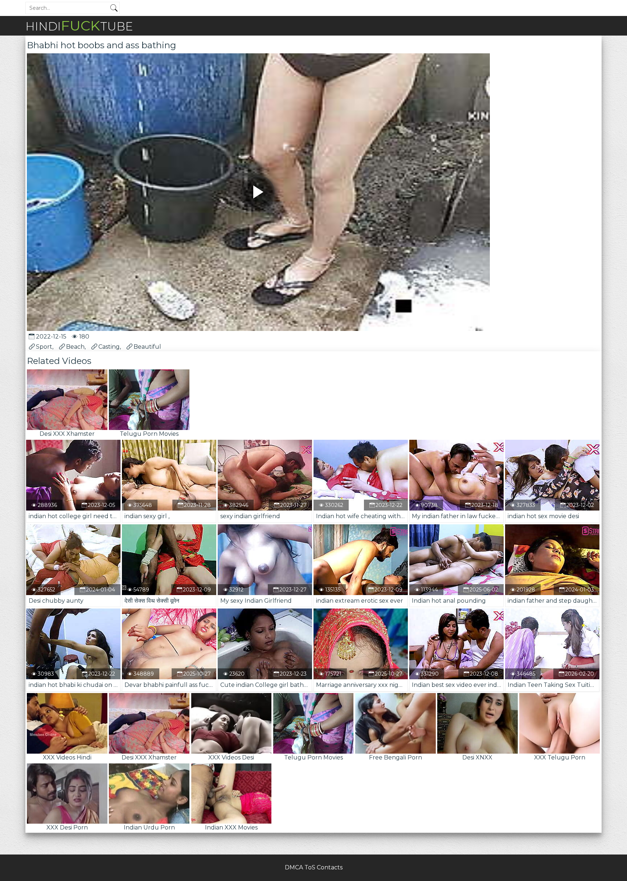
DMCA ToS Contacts (314, 867)
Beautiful (147, 346)
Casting (109, 346)
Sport (44, 346)
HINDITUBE (79, 25)
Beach (75, 346)
